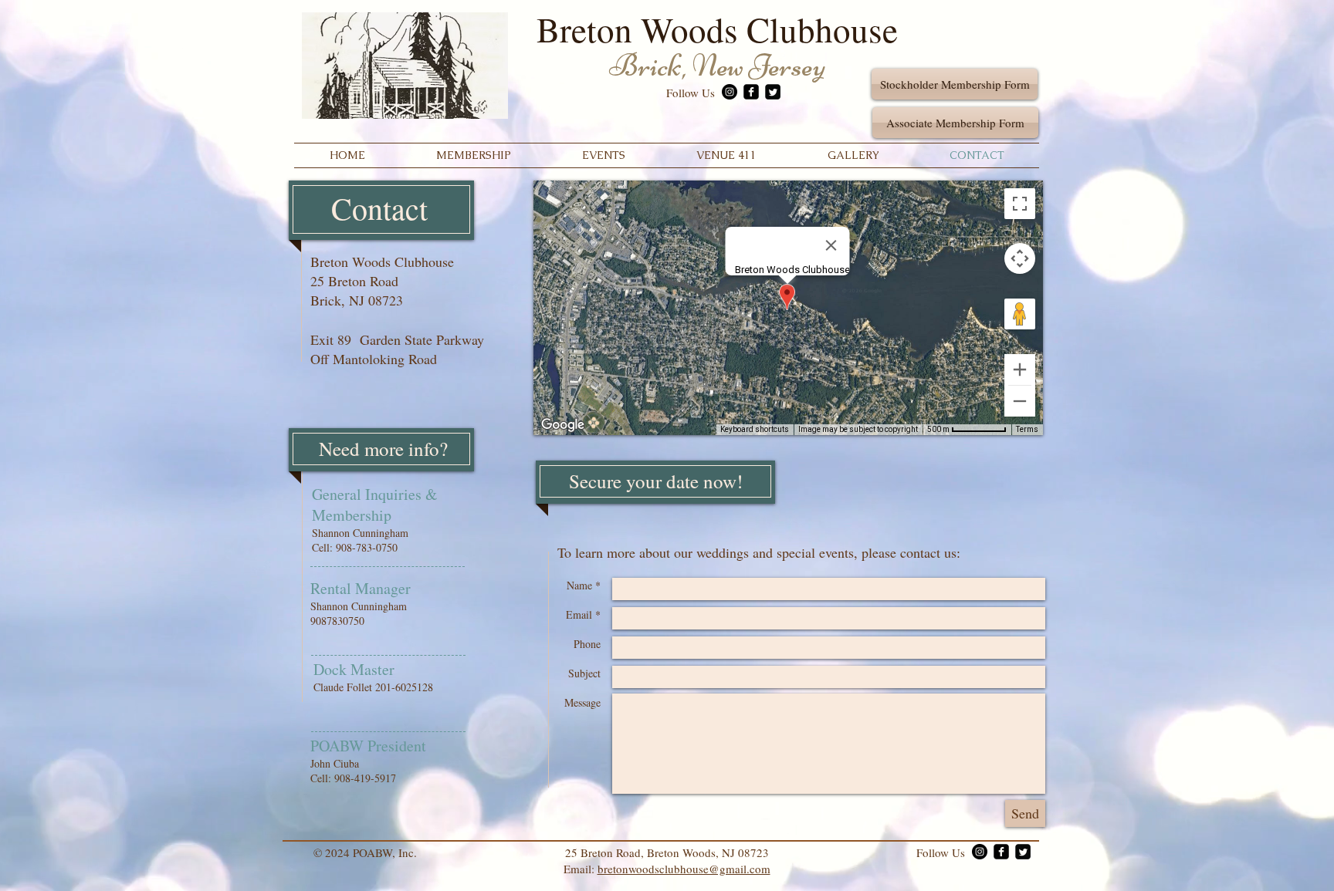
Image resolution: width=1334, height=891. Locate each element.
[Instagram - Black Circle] (729, 92)
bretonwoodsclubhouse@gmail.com (684, 868)
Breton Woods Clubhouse (717, 29)
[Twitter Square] (772, 92)
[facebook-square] (751, 92)
